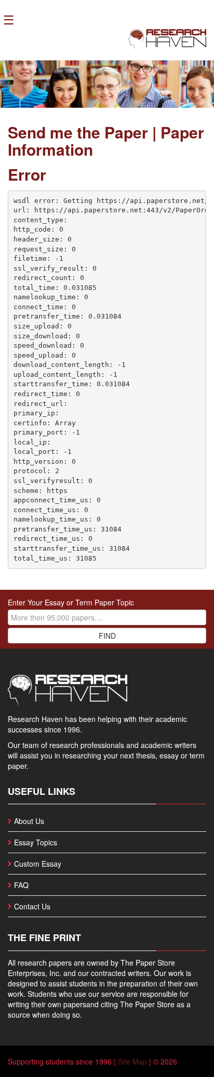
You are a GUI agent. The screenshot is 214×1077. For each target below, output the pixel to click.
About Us (29, 821)
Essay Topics (35, 842)
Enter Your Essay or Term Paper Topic (71, 602)
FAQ (21, 885)
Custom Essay (37, 863)
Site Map (132, 1061)
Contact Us (32, 906)
